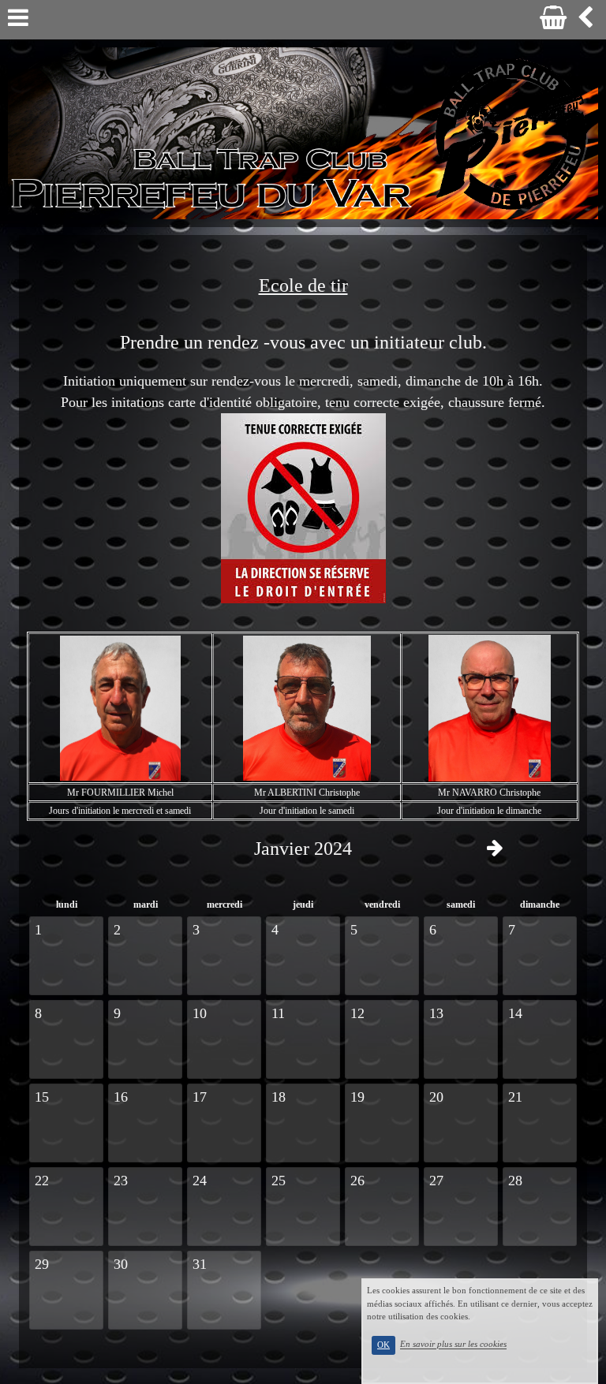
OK (383, 1345)
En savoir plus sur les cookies (453, 1344)
